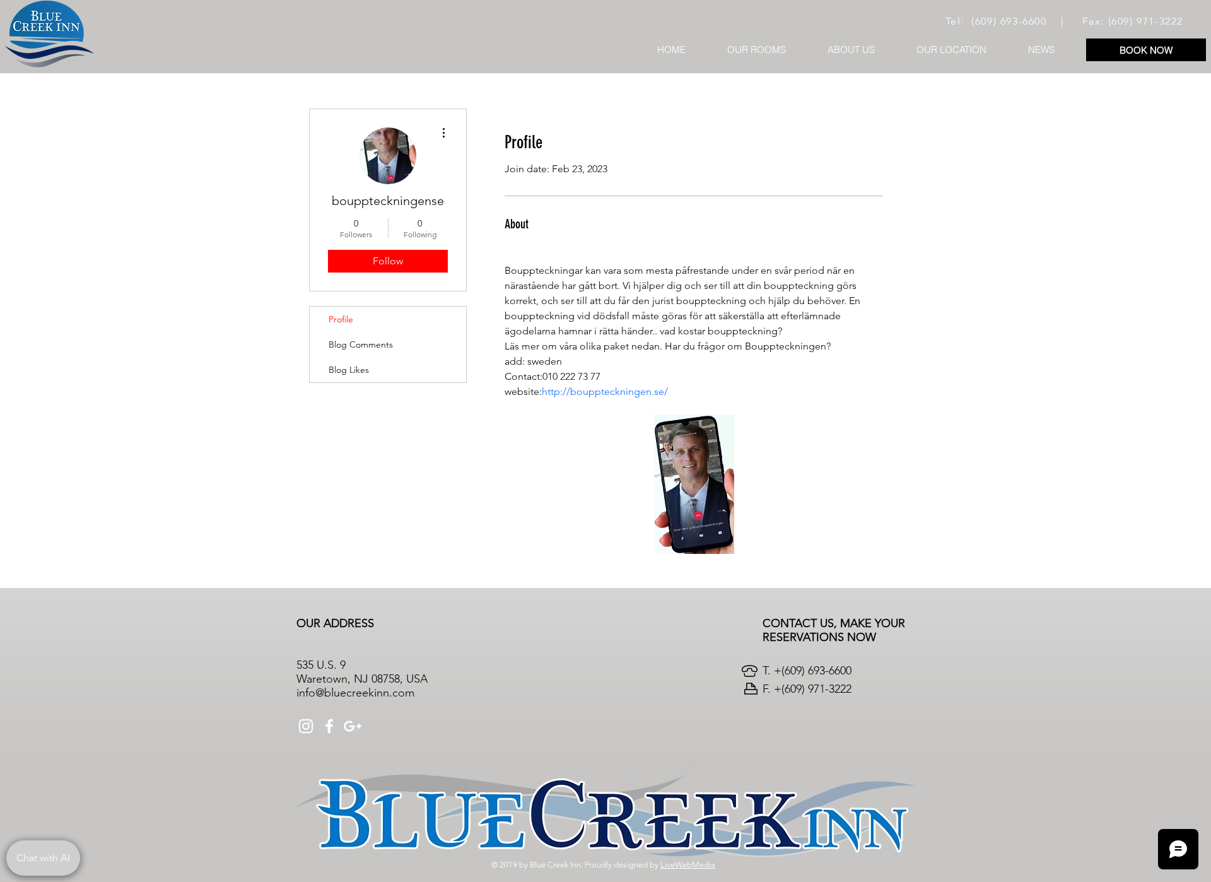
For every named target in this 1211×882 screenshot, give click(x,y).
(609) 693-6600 (1008, 21)
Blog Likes (349, 369)
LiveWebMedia (687, 864)
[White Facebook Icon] (329, 726)
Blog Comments (361, 344)
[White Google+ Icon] (352, 726)
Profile (341, 319)
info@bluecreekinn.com (355, 693)
